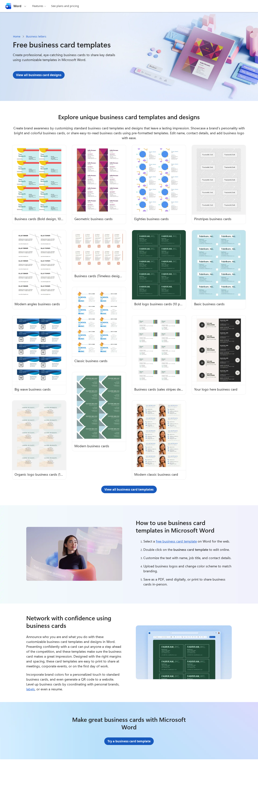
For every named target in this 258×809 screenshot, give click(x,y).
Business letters (36, 36)
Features (37, 6)
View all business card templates (129, 489)
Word (17, 6)
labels (30, 689)
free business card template (176, 541)
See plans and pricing (65, 6)
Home (16, 36)
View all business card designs (38, 75)
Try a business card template (129, 741)
